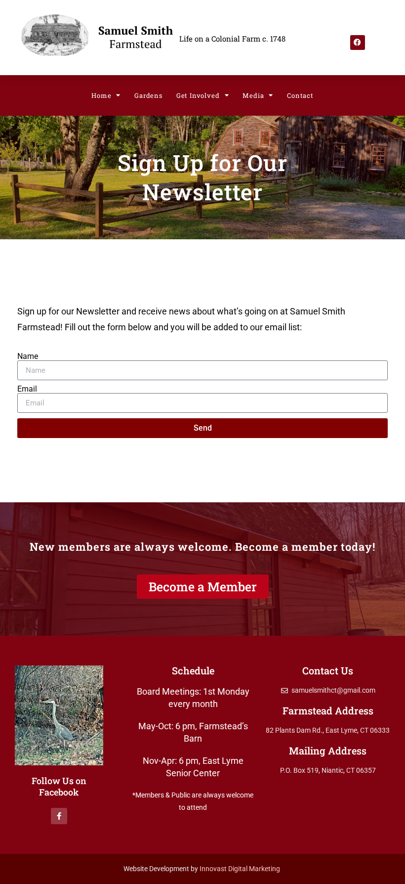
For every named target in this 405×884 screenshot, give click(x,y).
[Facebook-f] (59, 816)
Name (27, 356)
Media (253, 95)
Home (101, 95)
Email (27, 389)
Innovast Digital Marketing (241, 869)
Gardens (148, 95)
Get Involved (198, 95)
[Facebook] (357, 42)
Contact (300, 95)
